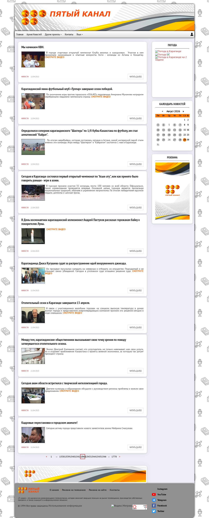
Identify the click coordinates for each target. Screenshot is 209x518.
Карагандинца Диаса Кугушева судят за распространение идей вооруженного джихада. (73, 263)
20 (174, 135)
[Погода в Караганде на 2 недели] (172, 60)
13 (174, 130)
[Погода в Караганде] (168, 51)
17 (158, 135)
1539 (66, 456)
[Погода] (162, 54)
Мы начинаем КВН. (32, 47)
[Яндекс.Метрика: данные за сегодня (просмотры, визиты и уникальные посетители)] (122, 506)
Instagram (162, 489)
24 (158, 139)
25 (163, 139)
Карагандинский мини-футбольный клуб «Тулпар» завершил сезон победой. (67, 89)
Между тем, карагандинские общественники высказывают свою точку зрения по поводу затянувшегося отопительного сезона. (73, 342)
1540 (72, 456)
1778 (114, 456)
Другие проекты (52, 34)
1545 (98, 456)
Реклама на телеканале (74, 490)
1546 (103, 456)
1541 (77, 456)
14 (180, 130)
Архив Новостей (34, 34)
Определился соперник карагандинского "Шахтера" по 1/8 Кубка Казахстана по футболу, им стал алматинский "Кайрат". (79, 133)
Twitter (160, 511)
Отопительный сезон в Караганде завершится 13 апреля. (55, 303)
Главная (19, 34)
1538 (61, 456)
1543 (87, 456)
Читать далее (135, 76)
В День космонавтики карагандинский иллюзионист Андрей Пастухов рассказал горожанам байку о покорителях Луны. (80, 222)
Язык (79, 34)
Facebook (162, 505)
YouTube (161, 494)
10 (158, 130)
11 (163, 130)
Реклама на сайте (97, 490)
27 (174, 139)
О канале (54, 490)
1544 (93, 456)
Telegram (161, 500)
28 (180, 139)
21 (180, 135)
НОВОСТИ (25, 76)
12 (169, 130)
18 (163, 135)
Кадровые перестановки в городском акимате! (49, 423)
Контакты (69, 34)
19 (169, 135)
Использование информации (65, 506)
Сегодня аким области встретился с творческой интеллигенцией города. (64, 383)
